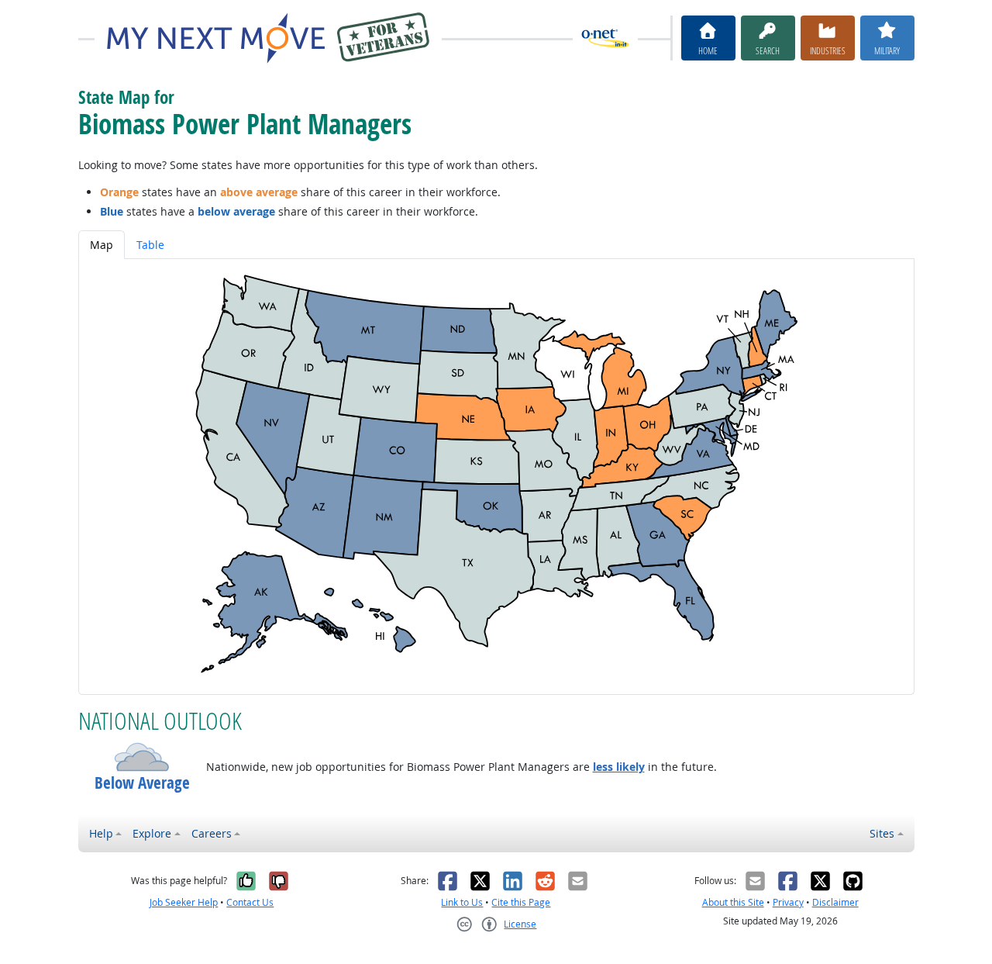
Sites (882, 833)
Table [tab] (150, 244)
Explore (152, 833)
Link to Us (462, 902)
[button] (142, 757)
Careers (211, 833)
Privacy (788, 902)
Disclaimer (835, 902)
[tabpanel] (496, 476)
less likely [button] (619, 766)
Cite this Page (520, 902)
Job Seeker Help (184, 902)
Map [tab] (101, 244)
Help (101, 833)
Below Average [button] (142, 783)
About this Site (733, 902)
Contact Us (250, 902)
